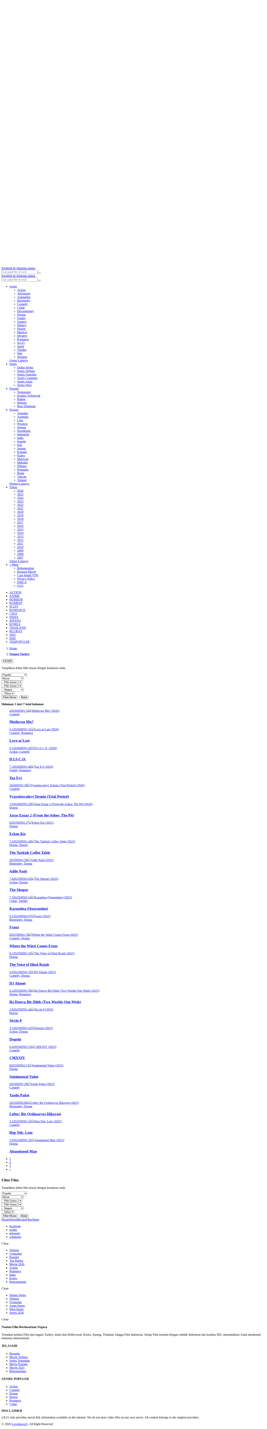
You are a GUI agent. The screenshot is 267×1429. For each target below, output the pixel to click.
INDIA (13, 617)
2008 (20, 554)
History (21, 325)
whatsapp (15, 1236)
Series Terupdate (19, 1360)
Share (35, 1219)
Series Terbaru (26, 371)
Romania (22, 469)
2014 (20, 533)
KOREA (15, 624)
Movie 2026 (16, 1264)
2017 (20, 522)
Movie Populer (18, 1364)
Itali (19, 445)
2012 (20, 540)
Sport (20, 346)
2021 (20, 508)
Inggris (21, 441)
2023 (20, 501)
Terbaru (14, 1250)
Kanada (22, 452)
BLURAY (15, 631)
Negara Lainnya (19, 483)
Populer (14, 388)
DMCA (22, 582)
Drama (21, 314)
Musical (22, 332)
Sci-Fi (21, 342)
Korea (21, 455)
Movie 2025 (16, 1367)
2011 (20, 543)
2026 (20, 490)
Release (22, 402)
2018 (20, 519)
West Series (16, 1309)
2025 (20, 494)
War (19, 353)
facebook (15, 1226)
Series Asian (24, 381)
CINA (13, 613)
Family (21, 318)
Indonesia (23, 434)
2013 (20, 536)
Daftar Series (25, 367)
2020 (20, 512)
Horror (21, 328)
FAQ (20, 585)
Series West (24, 385)
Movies (21, 1219)
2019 (20, 515)
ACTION (15, 592)
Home (5, 1219)
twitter (13, 1229)
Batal (24, 697)
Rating (21, 399)
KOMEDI (15, 603)
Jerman (21, 427)
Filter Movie (9, 697)
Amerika (22, 413)
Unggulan (15, 1253)
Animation (23, 297)
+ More (14, 564)
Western (22, 357)
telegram (14, 1233)
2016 (20, 526)
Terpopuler (24, 392)
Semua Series (17, 1295)
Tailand (21, 480)
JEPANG (15, 620)
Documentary (25, 311)
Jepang (21, 448)
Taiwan (21, 476)
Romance (23, 339)
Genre (13, 286)
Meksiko (22, 462)
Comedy (22, 304)
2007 (20, 557)
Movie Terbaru (18, 1357)
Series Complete (27, 378)
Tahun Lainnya (18, 561)
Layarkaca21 (20, 1424)
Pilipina (22, 466)
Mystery (22, 335)
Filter (29, 1219)
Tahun (13, 487)
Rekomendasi (25, 568)
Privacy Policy (26, 578)
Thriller (21, 350)
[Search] (39, 272)
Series (13, 364)
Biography (23, 300)
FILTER (7, 661)
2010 (20, 547)
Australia (22, 416)
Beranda (14, 1353)
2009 (20, 550)
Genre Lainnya (18, 360)
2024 (20, 497)
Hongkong (23, 431)
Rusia (20, 473)
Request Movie (26, 571)
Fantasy (22, 321)
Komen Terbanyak (28, 395)
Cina (20, 420)
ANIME (14, 596)
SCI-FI (13, 606)
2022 (20, 504)
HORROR (16, 599)
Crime (21, 307)
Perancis (22, 423)
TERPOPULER (19, 641)
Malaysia (22, 459)
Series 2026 (16, 1312)
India (20, 438)
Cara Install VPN (28, 575)
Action (21, 290)
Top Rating (16, 1260)
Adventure (23, 293)
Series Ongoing (26, 374)
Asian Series (17, 1305)
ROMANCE (17, 610)
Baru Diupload (26, 406)
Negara (13, 409)
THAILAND (17, 627)
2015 (20, 529)
